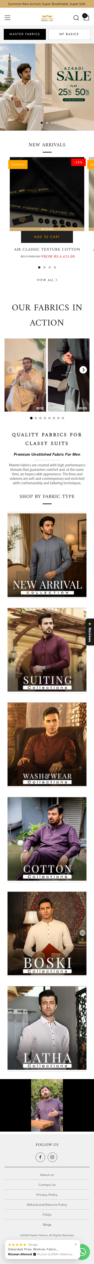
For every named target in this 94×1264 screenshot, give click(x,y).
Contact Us (47, 1185)
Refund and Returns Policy (47, 1205)
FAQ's (47, 1214)
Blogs (47, 1224)
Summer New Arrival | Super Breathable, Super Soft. (47, 4)
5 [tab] (57, 123)
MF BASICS (69, 34)
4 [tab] (52, 123)
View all (45, 280)
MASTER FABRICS (25, 34)
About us (47, 1175)
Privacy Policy (47, 1195)
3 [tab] (47, 123)
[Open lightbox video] (25, 375)
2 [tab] (42, 123)
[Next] (83, 370)
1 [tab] (36, 123)
